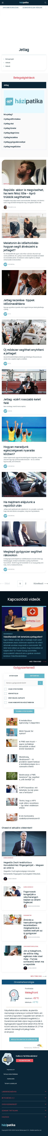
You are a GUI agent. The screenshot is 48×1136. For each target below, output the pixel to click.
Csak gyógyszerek (15, 689)
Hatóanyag (34, 676)
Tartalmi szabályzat (11, 1083)
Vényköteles (13, 693)
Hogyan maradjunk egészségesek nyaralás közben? (19, 450)
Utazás (6, 441)
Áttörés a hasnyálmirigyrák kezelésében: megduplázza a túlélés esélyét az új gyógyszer (33, 926)
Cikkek (7, 62)
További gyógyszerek (24, 711)
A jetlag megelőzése (12, 146)
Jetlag (6, 85)
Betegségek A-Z (8, 1098)
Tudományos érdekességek (13, 496)
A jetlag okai (9, 123)
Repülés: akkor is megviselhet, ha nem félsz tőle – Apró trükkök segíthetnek (24, 193)
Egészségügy (8, 858)
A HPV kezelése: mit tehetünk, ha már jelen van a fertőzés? (28, 790)
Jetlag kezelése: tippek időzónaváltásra (19, 301)
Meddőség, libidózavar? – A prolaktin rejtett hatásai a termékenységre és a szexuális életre (29, 762)
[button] (24, 1092)
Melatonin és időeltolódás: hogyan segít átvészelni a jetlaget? (21, 246)
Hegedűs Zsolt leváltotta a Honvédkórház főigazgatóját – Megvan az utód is (24, 865)
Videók (7, 66)
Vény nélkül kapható (16, 698)
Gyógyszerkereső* (9, 1104)
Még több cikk (36, 976)
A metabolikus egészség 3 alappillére (29, 721)
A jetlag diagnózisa (11, 133)
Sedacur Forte (9, 237)
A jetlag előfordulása (12, 119)
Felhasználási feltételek (11, 1074)
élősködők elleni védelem (32, 7)
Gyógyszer (13, 676)
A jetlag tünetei (10, 128)
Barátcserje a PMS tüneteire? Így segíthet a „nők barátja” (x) (29, 777)
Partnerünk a (28, 1048)
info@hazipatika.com (35, 1130)
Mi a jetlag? (8, 114)
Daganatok (27, 915)
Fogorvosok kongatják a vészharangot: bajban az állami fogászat (32, 897)
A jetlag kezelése (11, 137)
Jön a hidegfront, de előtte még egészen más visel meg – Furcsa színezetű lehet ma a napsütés (34, 958)
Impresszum (11, 1070)
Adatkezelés (10, 1079)
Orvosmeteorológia (10, 7)
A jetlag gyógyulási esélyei (14, 142)
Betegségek (9, 59)
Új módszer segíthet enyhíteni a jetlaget (24, 351)
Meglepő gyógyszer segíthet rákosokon (23, 553)
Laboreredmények (9, 1092)
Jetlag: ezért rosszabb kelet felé (22, 401)
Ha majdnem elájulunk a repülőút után (19, 503)
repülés (6, 184)
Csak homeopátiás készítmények (21, 702)
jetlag (6, 294)
